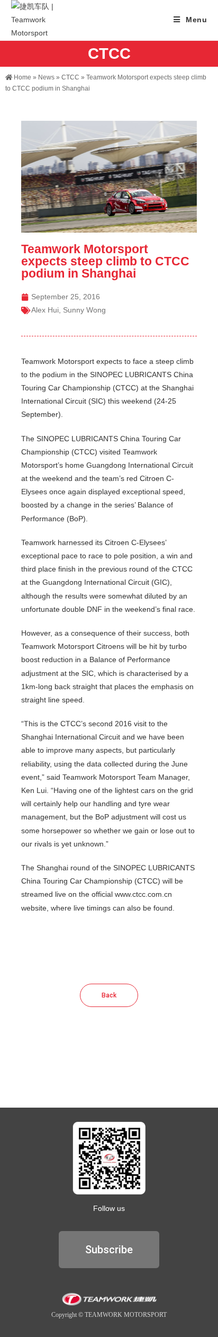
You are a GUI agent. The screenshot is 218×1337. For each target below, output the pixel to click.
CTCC (70, 77)
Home (21, 77)
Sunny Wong (84, 310)
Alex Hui (45, 310)
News (46, 77)
